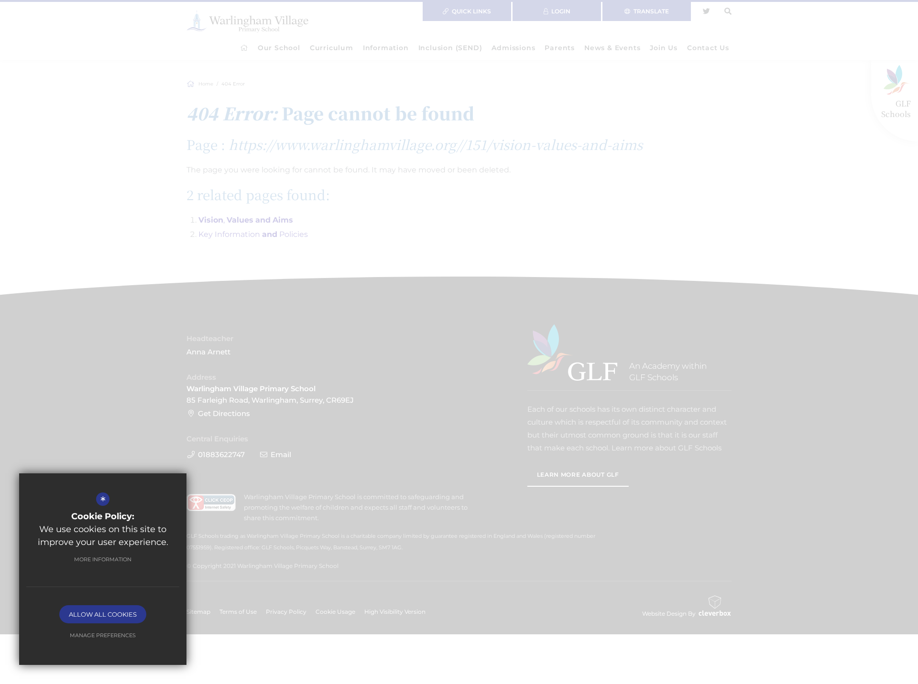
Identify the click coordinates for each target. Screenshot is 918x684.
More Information (102, 559)
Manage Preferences (103, 635)
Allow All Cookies (103, 614)
